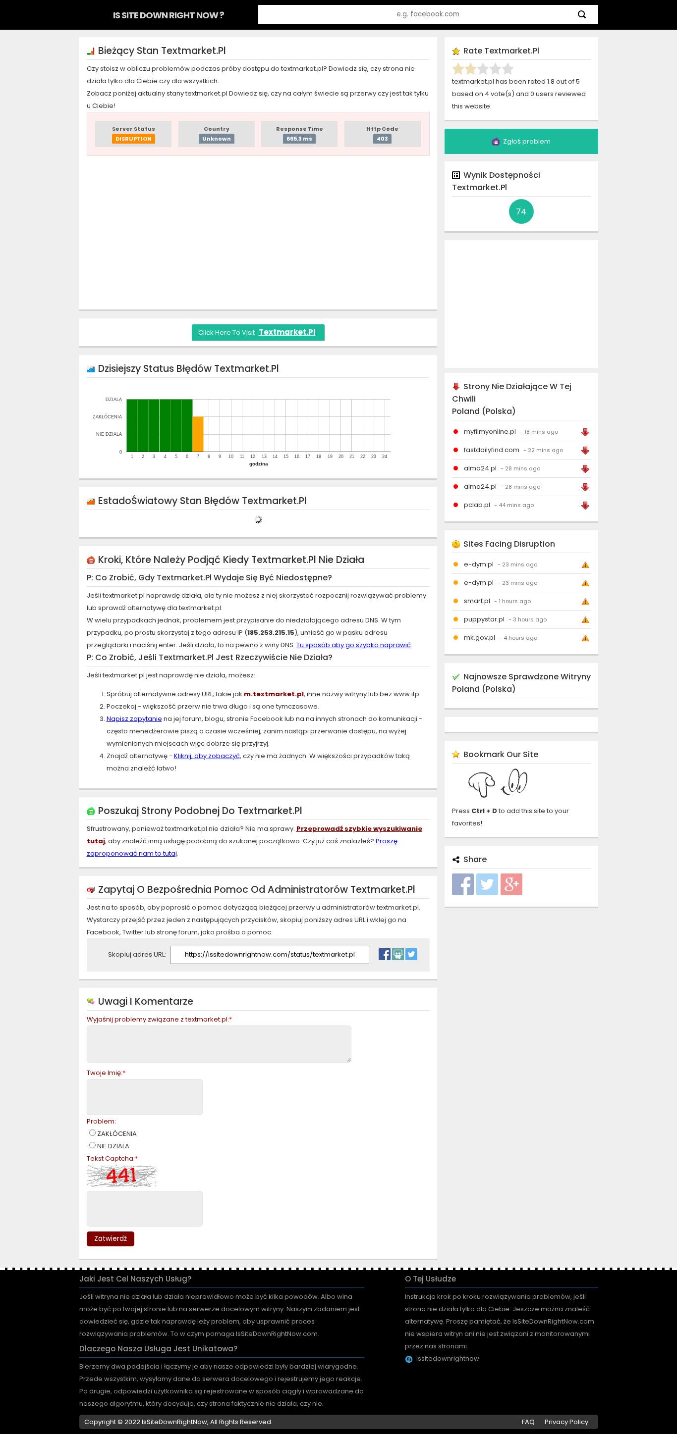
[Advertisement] (258, 232)
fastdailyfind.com (491, 450)
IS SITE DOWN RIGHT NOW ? (168, 15)
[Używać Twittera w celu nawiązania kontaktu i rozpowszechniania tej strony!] (411, 952)
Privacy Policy (566, 1422)
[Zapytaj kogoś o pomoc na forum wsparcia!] (398, 952)
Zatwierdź (110, 1238)
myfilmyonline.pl (490, 431)
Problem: (101, 1121)
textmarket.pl (287, 332)
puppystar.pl (484, 619)
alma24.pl (480, 468)
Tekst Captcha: (112, 1158)
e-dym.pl (479, 564)
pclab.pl (477, 505)
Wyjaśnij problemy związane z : (159, 1019)
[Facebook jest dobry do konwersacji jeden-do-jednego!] (385, 952)
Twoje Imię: (106, 1072)
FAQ (528, 1422)
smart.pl (477, 601)
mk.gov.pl (479, 637)
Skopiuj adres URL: (138, 954)
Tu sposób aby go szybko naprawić (353, 645)
